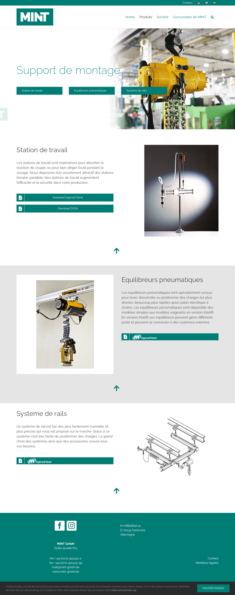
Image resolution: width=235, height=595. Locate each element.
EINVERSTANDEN (213, 588)
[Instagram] (72, 526)
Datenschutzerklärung (123, 590)
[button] (212, 17)
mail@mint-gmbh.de (65, 567)
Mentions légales (207, 563)
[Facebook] (60, 526)
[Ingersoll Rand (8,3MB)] (170, 336)
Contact (213, 558)
